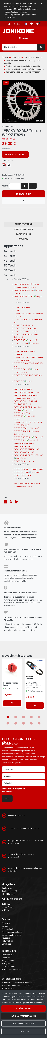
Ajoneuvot (6, 922)
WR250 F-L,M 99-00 (23, 389)
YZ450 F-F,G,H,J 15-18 (26, 343)
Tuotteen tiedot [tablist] (23, 224)
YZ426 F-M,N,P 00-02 (24, 325)
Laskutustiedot (8, 966)
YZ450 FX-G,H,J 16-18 (24, 461)
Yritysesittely (8, 960)
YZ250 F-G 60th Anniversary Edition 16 (26, 433)
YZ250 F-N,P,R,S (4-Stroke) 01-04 (28, 321)
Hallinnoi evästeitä (23, 1023)
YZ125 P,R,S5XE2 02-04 (24, 351)
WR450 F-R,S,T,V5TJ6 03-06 (26, 449)
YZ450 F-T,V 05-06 (22, 475)
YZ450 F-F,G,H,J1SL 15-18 (25, 331)
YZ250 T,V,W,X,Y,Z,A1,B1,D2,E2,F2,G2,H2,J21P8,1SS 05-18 (28, 422)
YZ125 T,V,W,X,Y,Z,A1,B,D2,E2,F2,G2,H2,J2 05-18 (28, 313)
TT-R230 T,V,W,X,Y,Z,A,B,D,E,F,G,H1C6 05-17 (28, 356)
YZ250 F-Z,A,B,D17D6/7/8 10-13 (28, 469)
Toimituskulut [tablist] (23, 234)
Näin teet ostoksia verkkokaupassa (17, 982)
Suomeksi (8, 791)
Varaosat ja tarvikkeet (11, 934)
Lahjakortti (6, 943)
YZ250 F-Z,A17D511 (26, 369)
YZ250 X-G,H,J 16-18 (26, 440)
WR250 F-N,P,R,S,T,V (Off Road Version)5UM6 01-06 (27, 485)
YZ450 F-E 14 (23, 381)
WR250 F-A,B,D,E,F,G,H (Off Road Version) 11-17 (28, 409)
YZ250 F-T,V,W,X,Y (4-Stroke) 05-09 (28, 365)
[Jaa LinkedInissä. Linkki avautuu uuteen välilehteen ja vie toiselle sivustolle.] (17, 502)
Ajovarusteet (7, 928)
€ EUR (19, 24)
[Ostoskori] (37, 24)
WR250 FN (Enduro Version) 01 (27, 392)
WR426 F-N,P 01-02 (23, 446)
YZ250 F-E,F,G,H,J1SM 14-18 (26, 428)
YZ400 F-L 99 (20, 372)
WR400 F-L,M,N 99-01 (24, 443)
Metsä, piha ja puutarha (12, 931)
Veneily (5, 925)
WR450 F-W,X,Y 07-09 (24, 452)
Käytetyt (6, 937)
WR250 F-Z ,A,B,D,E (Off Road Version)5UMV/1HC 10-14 (26, 286)
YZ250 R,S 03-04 (24, 416)
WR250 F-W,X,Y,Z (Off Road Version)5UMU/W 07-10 (25, 397)
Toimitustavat (8, 988)
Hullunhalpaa (7, 940)
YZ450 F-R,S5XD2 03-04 (25, 328)
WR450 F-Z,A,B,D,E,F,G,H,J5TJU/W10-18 (28, 457)
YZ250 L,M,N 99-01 (23, 413)
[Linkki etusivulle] (18, 31)
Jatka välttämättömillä (23, 1016)
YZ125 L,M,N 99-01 (23, 307)
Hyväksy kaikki (23, 1008)
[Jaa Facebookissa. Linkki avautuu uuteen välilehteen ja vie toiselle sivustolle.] (7, 502)
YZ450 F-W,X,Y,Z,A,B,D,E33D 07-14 (28, 377)
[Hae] (41, 47)
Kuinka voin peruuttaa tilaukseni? (16, 985)
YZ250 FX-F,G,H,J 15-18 (27, 472)
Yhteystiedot (7, 963)
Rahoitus (6, 957)
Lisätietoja (23, 1031)
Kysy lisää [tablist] (23, 239)
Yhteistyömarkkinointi (11, 969)
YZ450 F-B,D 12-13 (25, 340)
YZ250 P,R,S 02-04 (22, 360)
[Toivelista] (31, 24)
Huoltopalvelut (8, 954)
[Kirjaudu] (9, 24)
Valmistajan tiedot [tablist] (23, 229)
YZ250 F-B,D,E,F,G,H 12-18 (28, 437)
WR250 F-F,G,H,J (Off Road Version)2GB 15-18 (25, 403)
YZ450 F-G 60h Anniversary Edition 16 (26, 336)
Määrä (5, 185)
